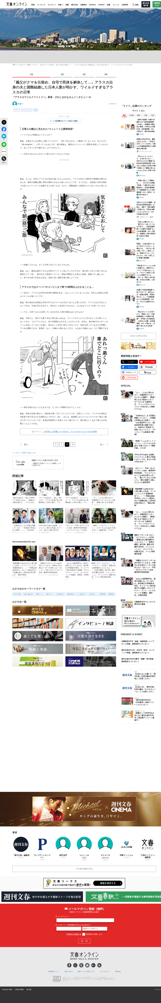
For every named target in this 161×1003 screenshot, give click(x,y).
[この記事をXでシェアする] (4, 122)
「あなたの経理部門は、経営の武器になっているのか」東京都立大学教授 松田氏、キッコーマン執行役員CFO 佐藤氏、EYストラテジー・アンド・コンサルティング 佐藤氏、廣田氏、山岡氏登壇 (77, 571)
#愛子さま (50, 594)
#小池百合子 (81, 594)
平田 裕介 (141, 134)
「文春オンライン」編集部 (146, 217)
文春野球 (125, 5)
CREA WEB (19, 989)
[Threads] (81, 965)
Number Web (7, 989)
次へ (102, 444)
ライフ (34, 65)
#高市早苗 (17, 594)
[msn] (93, 965)
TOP (13, 65)
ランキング (41, 5)
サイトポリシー (105, 971)
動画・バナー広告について (86, 971)
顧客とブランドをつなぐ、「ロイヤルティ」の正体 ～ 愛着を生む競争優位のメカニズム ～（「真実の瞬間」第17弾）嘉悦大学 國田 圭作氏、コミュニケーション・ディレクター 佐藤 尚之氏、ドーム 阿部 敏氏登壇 (104, 571)
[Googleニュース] (87, 965)
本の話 (28, 989)
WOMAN (92, 5)
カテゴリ (51, 5)
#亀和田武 (70, 594)
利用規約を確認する (73, 934)
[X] (75, 965)
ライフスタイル (26, 110)
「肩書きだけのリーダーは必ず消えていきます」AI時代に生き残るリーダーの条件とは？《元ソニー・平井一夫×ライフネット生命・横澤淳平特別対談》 (51, 569)
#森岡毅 (102, 594)
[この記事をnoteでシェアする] (4, 152)
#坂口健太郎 (28, 594)
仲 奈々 (20, 104)
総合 (143, 111)
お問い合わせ (68, 971)
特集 (60, 5)
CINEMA (101, 5)
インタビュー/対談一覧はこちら (24, 453)
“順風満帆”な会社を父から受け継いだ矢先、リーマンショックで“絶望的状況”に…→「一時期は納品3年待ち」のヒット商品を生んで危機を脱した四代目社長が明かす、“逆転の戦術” (24, 570)
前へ (26, 444)
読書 (108, 5)
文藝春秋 (83, 5)
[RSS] (99, 965)
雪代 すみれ (142, 175)
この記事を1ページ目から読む (65, 121)
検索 (136, 5)
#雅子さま (39, 594)
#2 (62, 74)
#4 (105, 74)
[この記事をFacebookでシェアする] (4, 129)
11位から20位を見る (138, 336)
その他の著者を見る (84, 869)
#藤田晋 (111, 594)
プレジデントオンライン (145, 151)
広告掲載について (53, 971)
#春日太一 (93, 594)
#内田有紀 (60, 594)
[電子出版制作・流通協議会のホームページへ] (56, 979)
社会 (35, 110)
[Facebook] (69, 965)
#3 (84, 74)
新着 (33, 5)
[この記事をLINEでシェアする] (4, 144)
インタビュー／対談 (23, 65)
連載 (67, 5)
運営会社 (118, 971)
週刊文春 (74, 5)
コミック (116, 5)
